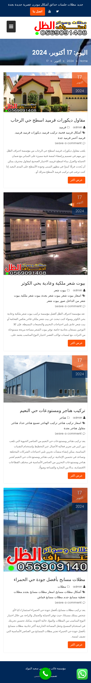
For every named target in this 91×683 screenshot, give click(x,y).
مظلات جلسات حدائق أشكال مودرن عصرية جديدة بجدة (42, 4)
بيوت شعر (60, 290)
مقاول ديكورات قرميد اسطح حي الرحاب (48, 120)
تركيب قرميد (49, 132)
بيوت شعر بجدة (51, 295)
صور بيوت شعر (56, 301)
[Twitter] (57, 11)
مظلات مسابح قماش (50, 597)
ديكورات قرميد (32, 132)
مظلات (62, 587)
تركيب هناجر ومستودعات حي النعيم (52, 410)
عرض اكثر (76, 180)
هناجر (62, 418)
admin (77, 127)
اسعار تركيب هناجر (70, 423)
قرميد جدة (64, 138)
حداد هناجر (18, 423)
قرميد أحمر (78, 138)
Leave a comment (68, 143)
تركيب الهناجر (49, 423)
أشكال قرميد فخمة (70, 132)
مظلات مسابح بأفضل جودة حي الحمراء (49, 579)
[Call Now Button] (45, 674)
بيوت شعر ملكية (30, 295)
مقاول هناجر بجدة (74, 428)
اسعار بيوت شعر (71, 295)
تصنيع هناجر (33, 423)
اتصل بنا (37, 11)
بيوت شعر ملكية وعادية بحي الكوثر (53, 283)
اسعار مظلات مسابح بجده (39, 592)
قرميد (62, 127)
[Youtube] (49, 11)
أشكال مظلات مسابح (68, 592)
